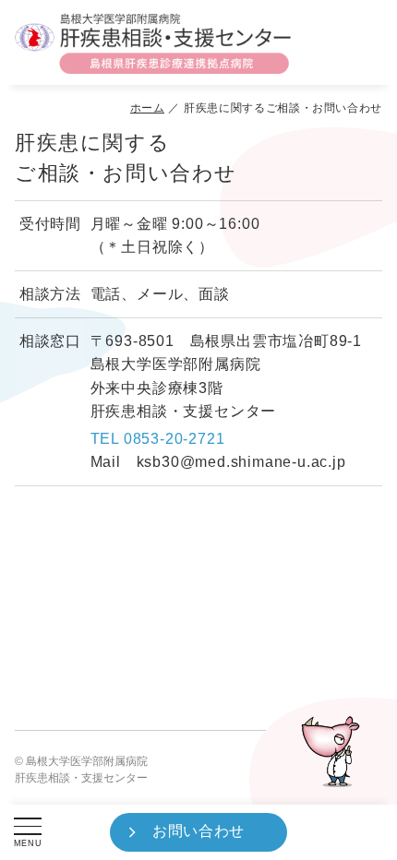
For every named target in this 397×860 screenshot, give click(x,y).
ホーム (147, 108)
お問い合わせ (198, 831)
